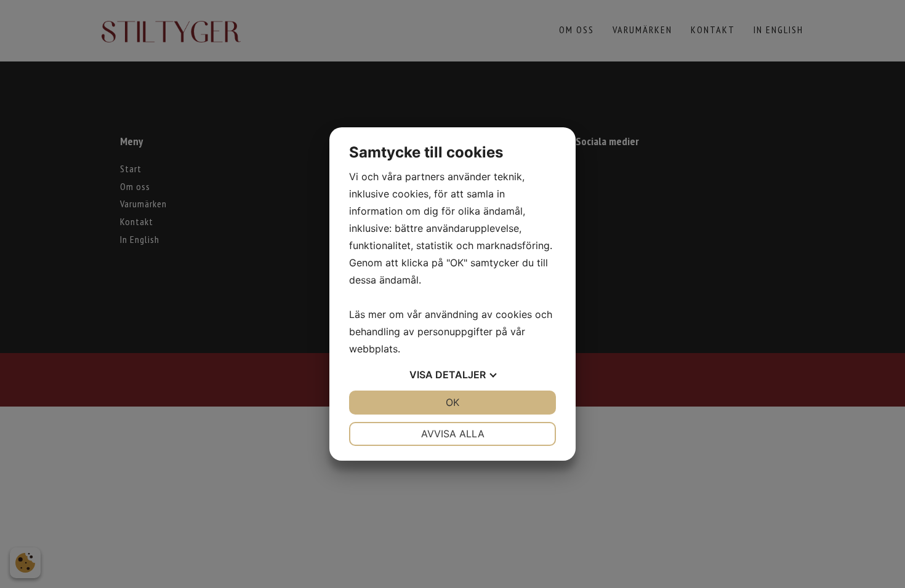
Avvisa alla (453, 433)
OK (452, 402)
